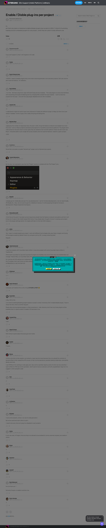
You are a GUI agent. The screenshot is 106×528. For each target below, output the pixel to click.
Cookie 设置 (56, 268)
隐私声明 (38, 264)
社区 (85, 2)
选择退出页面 (53, 266)
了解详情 (56, 261)
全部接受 (48, 268)
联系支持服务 (78, 2)
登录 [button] (95, 2)
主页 (11, 2)
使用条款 (42, 264)
